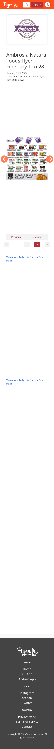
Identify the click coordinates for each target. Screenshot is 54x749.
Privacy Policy (27, 716)
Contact (27, 727)
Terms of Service (27, 722)
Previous (16, 237)
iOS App (27, 674)
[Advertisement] (27, 110)
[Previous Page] (4, 159)
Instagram (27, 693)
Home (27, 669)
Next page (37, 237)
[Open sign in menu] (48, 4)
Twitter (27, 703)
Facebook (27, 698)
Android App (27, 679)
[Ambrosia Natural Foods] (27, 29)
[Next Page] (49, 159)
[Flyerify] (3, 4)
